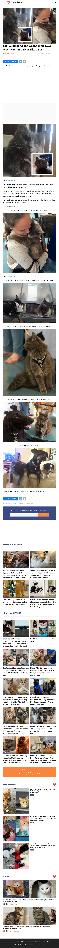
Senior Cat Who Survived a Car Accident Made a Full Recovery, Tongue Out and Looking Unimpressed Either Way (42, 574)
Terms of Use (45, 942)
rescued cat (21, 503)
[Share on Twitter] (20, 61)
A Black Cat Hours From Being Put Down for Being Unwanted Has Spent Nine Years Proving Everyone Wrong (42, 701)
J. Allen (10, 904)
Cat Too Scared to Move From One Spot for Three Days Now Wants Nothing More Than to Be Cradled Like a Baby (43, 845)
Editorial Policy (20, 942)
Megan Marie (12, 931)
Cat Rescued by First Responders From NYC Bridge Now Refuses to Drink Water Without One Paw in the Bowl (15, 642)
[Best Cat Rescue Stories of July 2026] (43, 628)
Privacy (37, 942)
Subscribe (43, 515)
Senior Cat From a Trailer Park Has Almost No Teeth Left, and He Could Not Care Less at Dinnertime (42, 791)
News (5, 567)
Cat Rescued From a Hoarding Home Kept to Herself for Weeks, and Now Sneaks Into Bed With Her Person (15, 759)
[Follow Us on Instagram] (29, 773)
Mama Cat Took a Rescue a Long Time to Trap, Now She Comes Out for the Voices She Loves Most (43, 730)
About (11, 942)
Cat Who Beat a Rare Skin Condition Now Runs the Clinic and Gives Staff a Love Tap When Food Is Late (15, 730)
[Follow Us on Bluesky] (33, 773)
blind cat (14, 503)
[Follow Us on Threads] (38, 773)
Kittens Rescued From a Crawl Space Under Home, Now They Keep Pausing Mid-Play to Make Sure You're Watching (15, 701)
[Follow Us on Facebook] (20, 773)
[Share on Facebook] (10, 61)
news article (6, 503)
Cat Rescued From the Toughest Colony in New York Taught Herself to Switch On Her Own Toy (16, 671)
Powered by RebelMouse (53, 4)
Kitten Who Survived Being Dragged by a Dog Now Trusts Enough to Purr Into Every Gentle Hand (42, 671)
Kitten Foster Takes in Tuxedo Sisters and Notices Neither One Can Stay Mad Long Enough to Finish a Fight (43, 603)
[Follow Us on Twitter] (25, 773)
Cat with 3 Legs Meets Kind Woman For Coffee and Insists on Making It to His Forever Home (15, 603)
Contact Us (30, 942)
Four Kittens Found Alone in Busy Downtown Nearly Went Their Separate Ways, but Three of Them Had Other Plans (43, 759)
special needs (30, 503)
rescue (17, 66)
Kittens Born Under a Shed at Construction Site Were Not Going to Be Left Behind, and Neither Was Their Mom (43, 818)
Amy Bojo (6, 53)
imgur (13, 206)
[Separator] (24, 61)
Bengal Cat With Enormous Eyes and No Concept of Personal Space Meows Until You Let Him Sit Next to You (14, 574)
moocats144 (12, 181)
